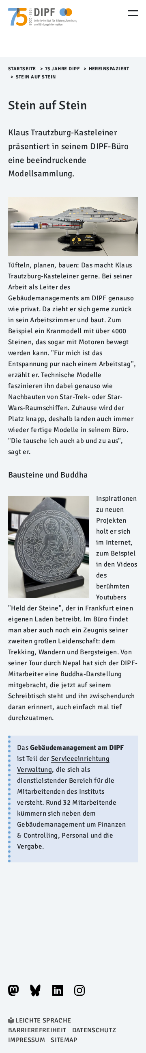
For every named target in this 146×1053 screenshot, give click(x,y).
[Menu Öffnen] (133, 13)
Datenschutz (94, 1030)
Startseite (22, 69)
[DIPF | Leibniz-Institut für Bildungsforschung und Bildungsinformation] (42, 28)
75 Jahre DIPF (62, 69)
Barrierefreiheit (37, 1030)
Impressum (26, 1040)
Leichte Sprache (43, 1020)
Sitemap (64, 1040)
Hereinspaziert (109, 69)
